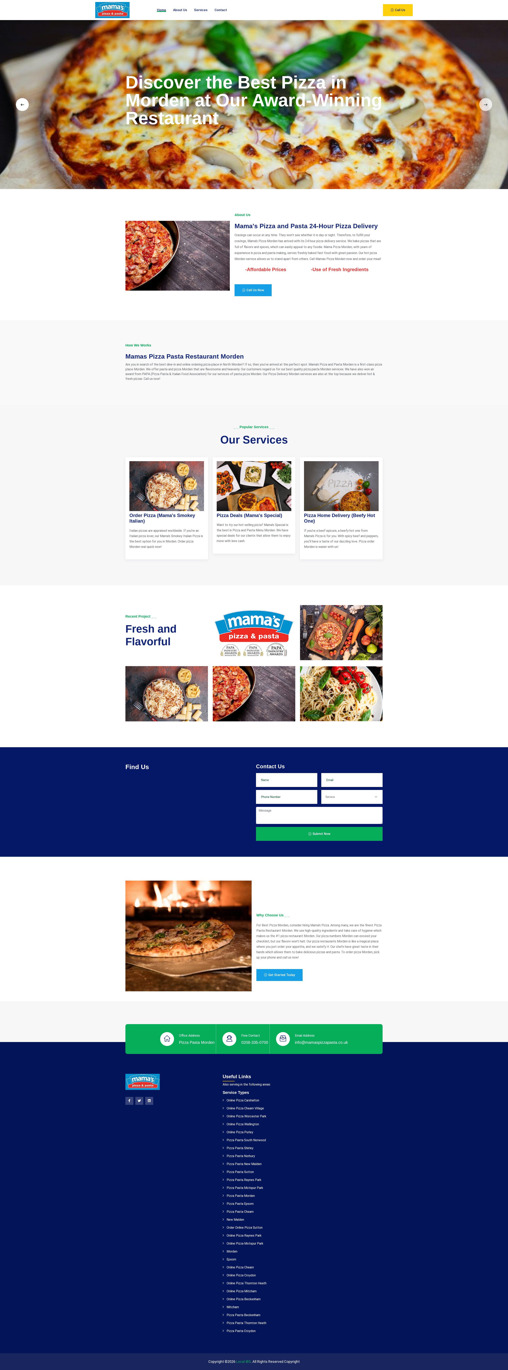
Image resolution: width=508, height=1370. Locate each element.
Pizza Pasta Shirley (239, 1148)
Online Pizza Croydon (241, 1275)
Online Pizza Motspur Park (244, 1243)
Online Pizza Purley (239, 1132)
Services (201, 10)
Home (161, 10)
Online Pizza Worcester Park (246, 1116)
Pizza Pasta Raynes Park (243, 1180)
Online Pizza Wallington (242, 1124)
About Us (180, 10)
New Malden (235, 1220)
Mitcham (232, 1307)
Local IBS (243, 1361)
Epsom (231, 1259)
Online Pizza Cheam (240, 1267)
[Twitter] (139, 1101)
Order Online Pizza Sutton (244, 1227)
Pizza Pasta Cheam (240, 1212)
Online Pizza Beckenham (243, 1299)
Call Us (399, 10)
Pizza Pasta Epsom (240, 1204)
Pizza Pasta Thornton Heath (246, 1323)
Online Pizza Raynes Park (244, 1235)
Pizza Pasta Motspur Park (244, 1188)
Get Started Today (281, 975)
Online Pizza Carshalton (242, 1100)
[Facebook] (129, 1101)
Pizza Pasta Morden (240, 1196)
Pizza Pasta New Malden (244, 1164)
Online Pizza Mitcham (241, 1291)
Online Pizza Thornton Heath (246, 1283)
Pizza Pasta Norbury (240, 1156)
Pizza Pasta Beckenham (243, 1315)
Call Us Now (255, 290)
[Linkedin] (149, 1101)
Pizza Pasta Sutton (240, 1172)
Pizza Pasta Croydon (241, 1331)
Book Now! (145, 139)
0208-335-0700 (254, 1042)
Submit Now (321, 834)
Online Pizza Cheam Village (245, 1108)
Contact (221, 10)
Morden (231, 1251)
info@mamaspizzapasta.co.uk (321, 1042)
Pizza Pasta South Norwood (246, 1140)
